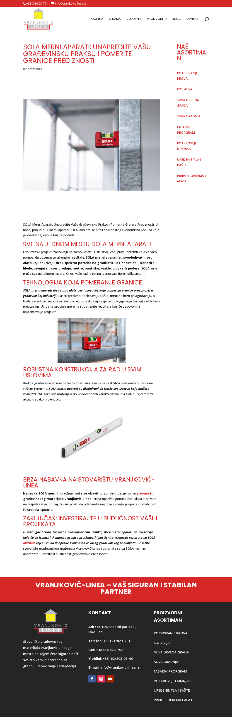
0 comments (32, 69)
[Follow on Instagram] (101, 678)
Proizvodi (155, 19)
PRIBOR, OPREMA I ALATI (173, 699)
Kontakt (193, 19)
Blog (177, 19)
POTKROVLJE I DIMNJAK (172, 680)
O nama (115, 19)
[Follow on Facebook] (92, 678)
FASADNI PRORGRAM (170, 671)
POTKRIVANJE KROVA (170, 633)
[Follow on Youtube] (110, 678)
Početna (96, 19)
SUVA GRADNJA (188, 116)
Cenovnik (133, 19)
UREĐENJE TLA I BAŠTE (172, 690)
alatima (29, 543)
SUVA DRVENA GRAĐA (171, 652)
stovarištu (145, 493)
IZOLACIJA (184, 89)
